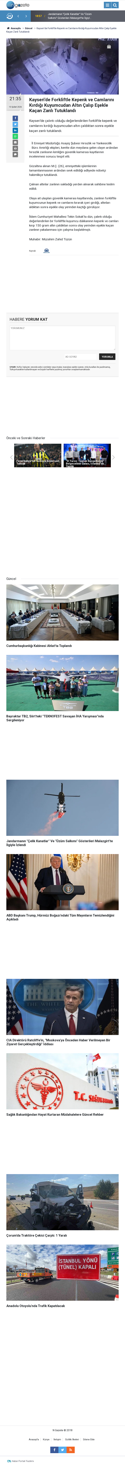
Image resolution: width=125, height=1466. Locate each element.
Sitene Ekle (89, 1439)
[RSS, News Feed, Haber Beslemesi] (71, 1450)
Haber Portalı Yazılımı (23, 1461)
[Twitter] (15, 124)
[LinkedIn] (15, 130)
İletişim (57, 1439)
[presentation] (18, 16)
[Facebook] (15, 118)
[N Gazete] (17, 4)
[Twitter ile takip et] (62, 1450)
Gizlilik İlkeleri (72, 1439)
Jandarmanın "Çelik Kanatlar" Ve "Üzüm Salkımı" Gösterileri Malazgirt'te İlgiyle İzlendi (70, 16)
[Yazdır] (15, 148)
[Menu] (107, 5)
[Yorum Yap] (15, 154)
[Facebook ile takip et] (54, 1450)
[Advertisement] (62, 285)
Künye (46, 1439)
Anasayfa (34, 1439)
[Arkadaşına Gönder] (15, 142)
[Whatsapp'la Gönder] (15, 136)
